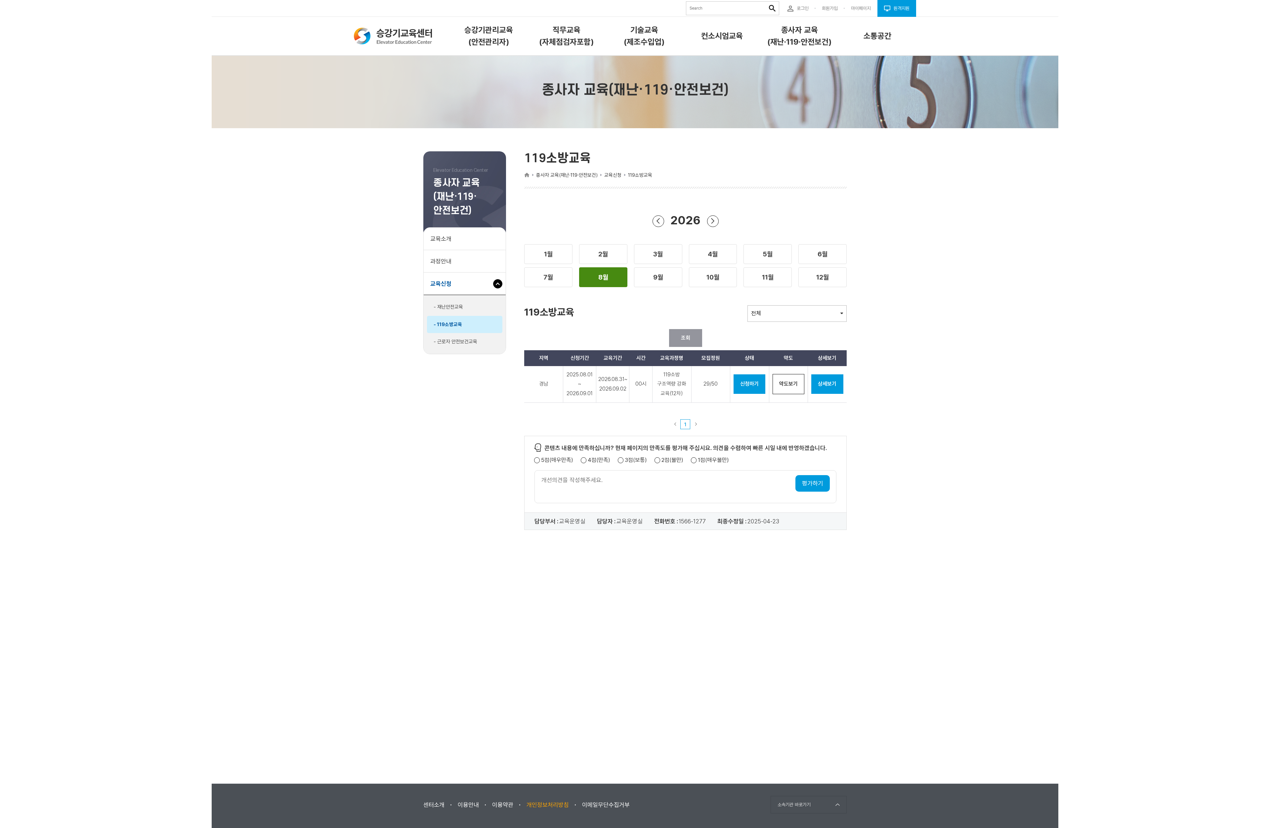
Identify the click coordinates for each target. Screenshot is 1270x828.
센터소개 (433, 804)
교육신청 (443, 287)
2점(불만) (672, 460)
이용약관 (502, 804)
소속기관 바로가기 (794, 804)
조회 (685, 338)
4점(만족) (599, 460)
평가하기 (812, 483)
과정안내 (440, 261)
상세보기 (827, 384)
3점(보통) (636, 460)
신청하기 (749, 384)
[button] (548, 254)
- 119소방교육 (448, 324)
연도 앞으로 (713, 221)
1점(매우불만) (713, 460)
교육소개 (440, 238)
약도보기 (788, 384)
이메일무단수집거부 (606, 804)
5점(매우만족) (557, 460)
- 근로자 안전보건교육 (455, 342)
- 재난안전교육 (448, 307)
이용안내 (468, 804)
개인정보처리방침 (548, 804)
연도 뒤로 (658, 221)
